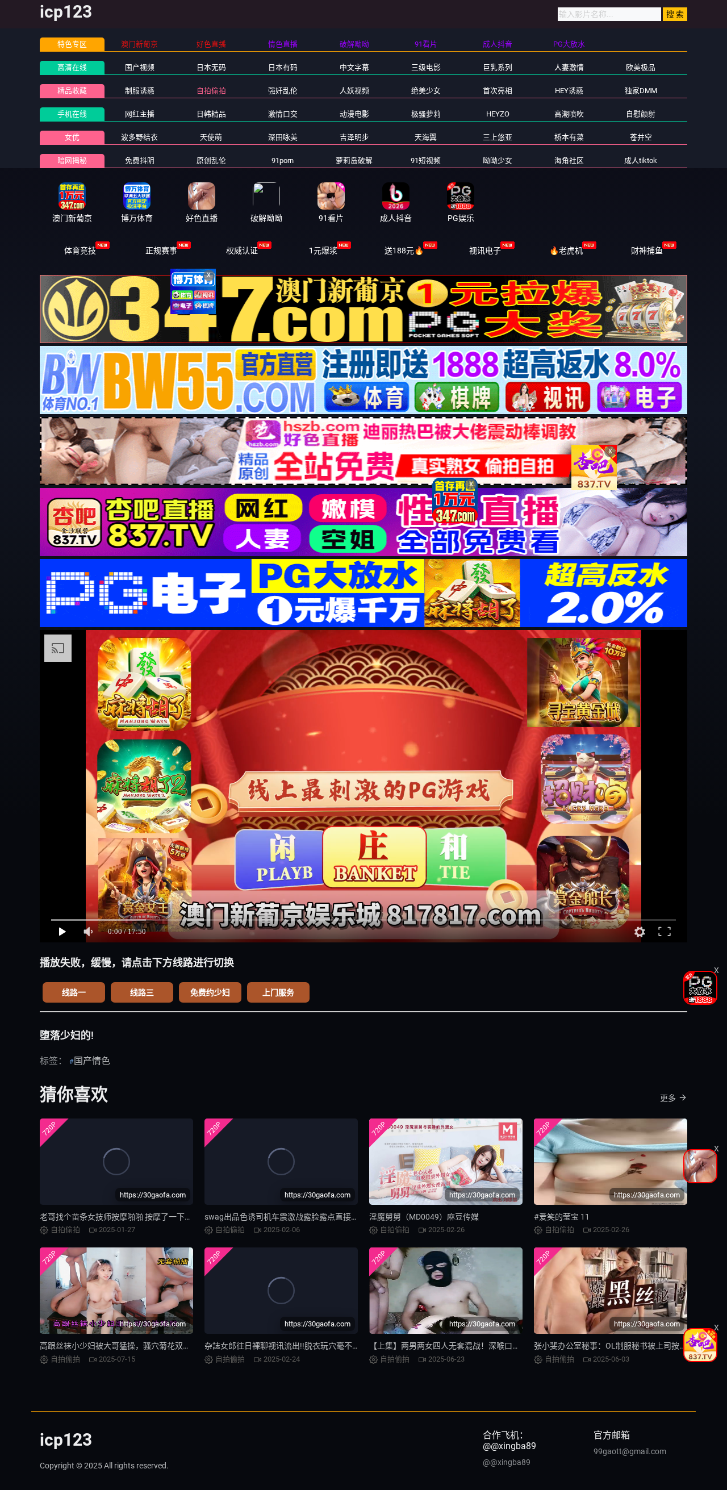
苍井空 (641, 137)
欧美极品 (640, 67)
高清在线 (72, 67)
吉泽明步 (354, 137)
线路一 (74, 992)
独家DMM (641, 90)
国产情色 (92, 1060)
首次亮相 (497, 90)
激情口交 (283, 114)
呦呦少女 (497, 160)
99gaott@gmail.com (630, 1451)
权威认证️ (242, 250)
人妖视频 (354, 90)
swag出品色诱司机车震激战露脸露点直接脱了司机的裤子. (306, 1216)
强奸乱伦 (283, 90)
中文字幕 (354, 67)
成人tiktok (640, 160)
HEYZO (497, 114)
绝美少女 (426, 90)
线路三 (142, 992)
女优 (72, 137)
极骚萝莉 (426, 114)
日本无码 (211, 67)
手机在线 (72, 114)
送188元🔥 (404, 250)
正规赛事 (161, 250)
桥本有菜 (569, 137)
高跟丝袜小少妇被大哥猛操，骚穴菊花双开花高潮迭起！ (139, 1345)
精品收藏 (72, 90)
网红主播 (139, 114)
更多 (668, 1098)
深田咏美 (283, 137)
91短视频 (426, 160)
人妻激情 (569, 67)
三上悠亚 (497, 137)
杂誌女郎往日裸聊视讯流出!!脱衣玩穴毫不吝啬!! (288, 1345)
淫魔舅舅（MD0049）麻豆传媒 (424, 1216)
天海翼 (426, 137)
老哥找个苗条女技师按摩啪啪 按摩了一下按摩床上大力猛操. (145, 1216)
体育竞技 (80, 250)
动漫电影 (354, 114)
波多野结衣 (139, 137)
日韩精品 (211, 114)
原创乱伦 (211, 160)
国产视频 (139, 67)
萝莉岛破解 (354, 160)
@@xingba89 (506, 1462)
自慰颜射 (640, 114)
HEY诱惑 (569, 90)
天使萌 (211, 137)
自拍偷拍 (211, 90)
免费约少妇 (210, 992)
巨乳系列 (497, 67)
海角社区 (569, 160)
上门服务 (278, 992)
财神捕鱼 (647, 250)
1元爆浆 (323, 250)
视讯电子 (485, 250)
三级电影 (426, 67)
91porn (282, 160)
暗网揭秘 (72, 160)
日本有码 (283, 67)
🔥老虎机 (566, 250)
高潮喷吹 (569, 114)
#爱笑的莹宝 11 (562, 1216)
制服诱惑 (139, 90)
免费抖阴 (139, 160)
